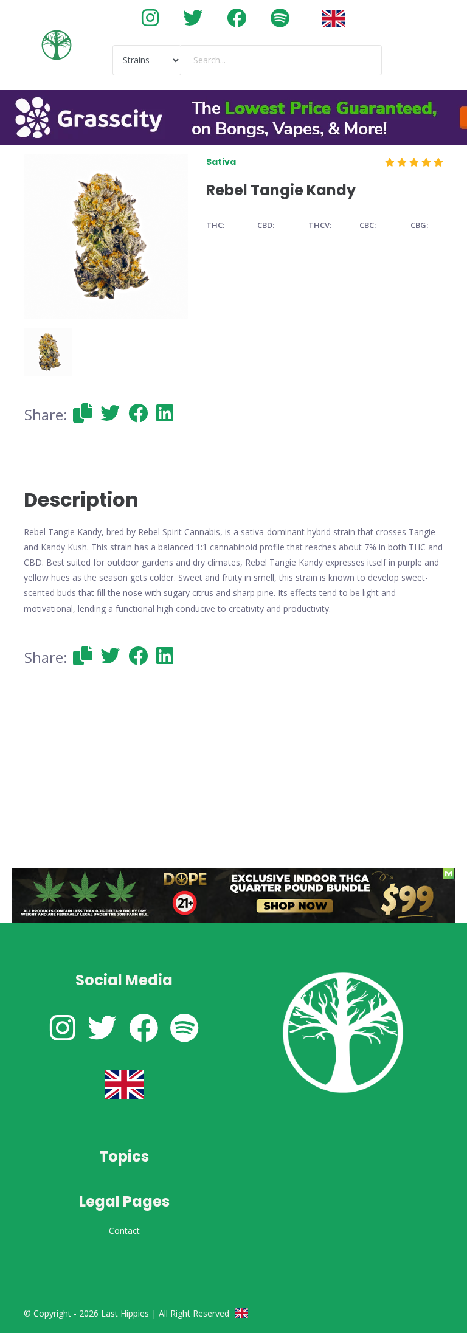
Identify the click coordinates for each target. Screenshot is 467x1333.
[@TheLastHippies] (192, 17)
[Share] (82, 412)
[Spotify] (280, 17)
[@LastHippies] (150, 17)
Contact (124, 1230)
